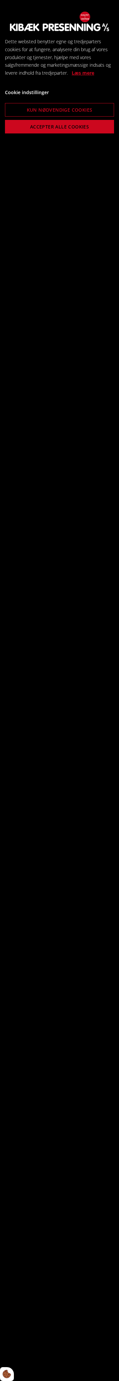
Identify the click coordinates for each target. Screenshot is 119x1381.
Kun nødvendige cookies (60, 110)
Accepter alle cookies (59, 127)
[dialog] (59, 690)
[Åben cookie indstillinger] (7, 1374)
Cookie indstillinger (27, 92)
